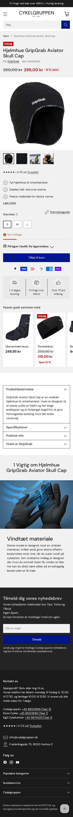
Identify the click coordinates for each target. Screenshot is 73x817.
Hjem (6, 36)
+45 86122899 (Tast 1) (33, 713)
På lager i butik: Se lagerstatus (28, 246)
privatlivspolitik (22, 809)
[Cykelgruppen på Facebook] (5, 763)
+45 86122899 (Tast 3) (36, 709)
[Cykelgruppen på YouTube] (17, 763)
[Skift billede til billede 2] (21, 158)
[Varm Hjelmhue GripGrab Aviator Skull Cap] (36, 113)
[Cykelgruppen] (36, 14)
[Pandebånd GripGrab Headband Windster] (50, 327)
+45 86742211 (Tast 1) (38, 717)
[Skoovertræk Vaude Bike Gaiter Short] (18, 327)
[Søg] (65, 25)
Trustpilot (33, 172)
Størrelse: (10, 214)
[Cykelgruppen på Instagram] (11, 763)
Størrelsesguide (60, 212)
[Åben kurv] (67, 14)
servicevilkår (42, 809)
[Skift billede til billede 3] (35, 158)
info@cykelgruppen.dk (23, 737)
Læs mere (9, 203)
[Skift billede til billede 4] (48, 158)
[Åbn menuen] (5, 14)
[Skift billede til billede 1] (8, 158)
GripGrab (13, 61)
